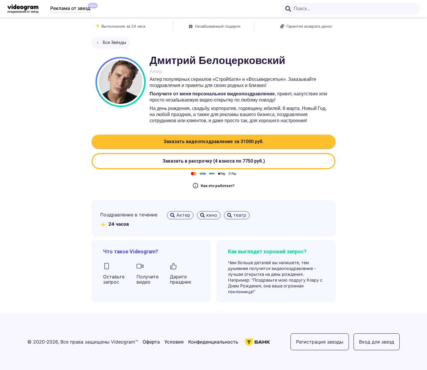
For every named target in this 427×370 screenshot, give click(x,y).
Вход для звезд (376, 342)
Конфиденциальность (213, 342)
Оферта (151, 342)
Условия (174, 342)
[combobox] (350, 9)
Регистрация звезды (319, 342)
